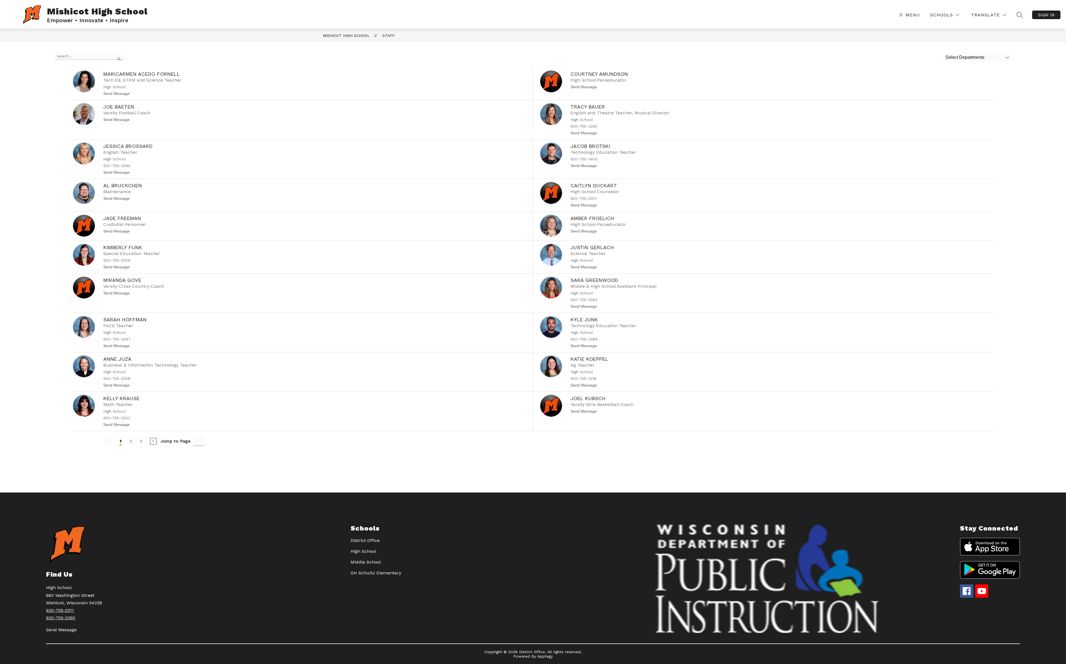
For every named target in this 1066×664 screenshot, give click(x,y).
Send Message (61, 629)
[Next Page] (153, 441)
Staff (388, 35)
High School (363, 551)
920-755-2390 (60, 617)
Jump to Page (175, 441)
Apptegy (545, 656)
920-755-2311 (60, 610)
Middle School (366, 562)
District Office (365, 540)
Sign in (1046, 14)
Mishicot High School (346, 35)
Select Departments (965, 57)
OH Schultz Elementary (376, 572)
